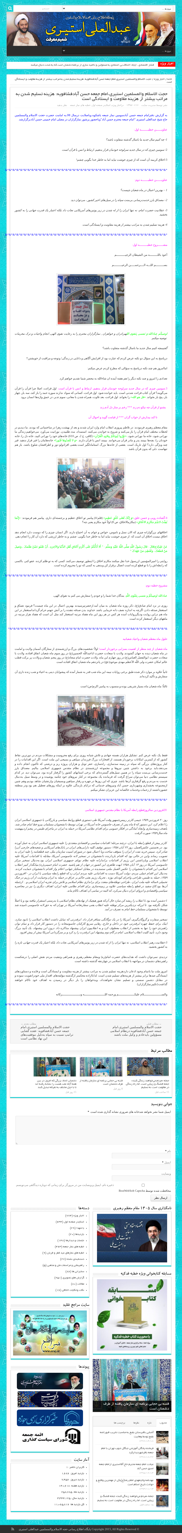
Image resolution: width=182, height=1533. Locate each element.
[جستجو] (10, 8)
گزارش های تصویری (73, 1277)
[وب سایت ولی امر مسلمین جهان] (50, 1388)
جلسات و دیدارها (75, 1240)
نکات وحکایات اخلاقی (73, 1290)
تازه (149, 1423)
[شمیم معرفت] (91, 29)
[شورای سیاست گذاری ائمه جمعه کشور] (50, 1444)
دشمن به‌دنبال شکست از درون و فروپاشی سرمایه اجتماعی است (119, 65)
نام (169, 1151)
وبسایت (166, 1173)
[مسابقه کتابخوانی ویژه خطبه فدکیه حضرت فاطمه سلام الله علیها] (132, 1349)
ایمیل (167, 1162)
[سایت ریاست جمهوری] (50, 1407)
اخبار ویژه (159, 79)
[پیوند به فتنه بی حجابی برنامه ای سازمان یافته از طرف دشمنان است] (101, 1067)
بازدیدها (79, 1234)
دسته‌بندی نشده (75, 1259)
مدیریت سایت (148, 105)
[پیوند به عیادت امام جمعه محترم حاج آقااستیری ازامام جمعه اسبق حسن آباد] (162, 1469)
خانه (169, 79)
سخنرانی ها (78, 1271)
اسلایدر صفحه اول (101, 105)
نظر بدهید (62, 105)
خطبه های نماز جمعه (80, 105)
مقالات (80, 1284)
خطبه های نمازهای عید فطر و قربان (65, 1253)
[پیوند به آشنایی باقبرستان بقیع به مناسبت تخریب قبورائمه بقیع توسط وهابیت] (162, 1437)
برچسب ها (119, 1423)
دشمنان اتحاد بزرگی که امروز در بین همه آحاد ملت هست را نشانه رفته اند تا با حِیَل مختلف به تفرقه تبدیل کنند (55, 1084)
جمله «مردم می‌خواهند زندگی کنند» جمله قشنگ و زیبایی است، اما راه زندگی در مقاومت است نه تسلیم (147, 1084)
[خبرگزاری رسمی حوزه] (50, 1425)
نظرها (136, 1423)
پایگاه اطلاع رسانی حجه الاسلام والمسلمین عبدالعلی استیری (55, 1529)
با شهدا (80, 1228)
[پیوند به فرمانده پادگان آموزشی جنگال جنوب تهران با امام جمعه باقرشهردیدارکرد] (162, 1453)
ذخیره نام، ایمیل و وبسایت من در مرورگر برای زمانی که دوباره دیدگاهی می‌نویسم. (65, 1185)
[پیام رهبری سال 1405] (132, 1261)
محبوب (163, 1423)
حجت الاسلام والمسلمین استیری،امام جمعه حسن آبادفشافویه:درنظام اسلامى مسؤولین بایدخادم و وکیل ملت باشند (136, 1029)
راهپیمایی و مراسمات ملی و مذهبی (65, 1265)
